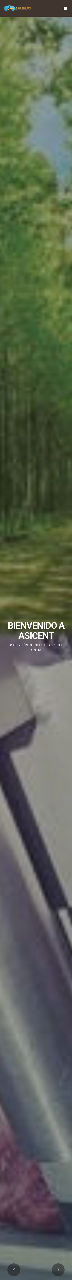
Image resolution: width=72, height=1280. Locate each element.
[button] (13, 1269)
